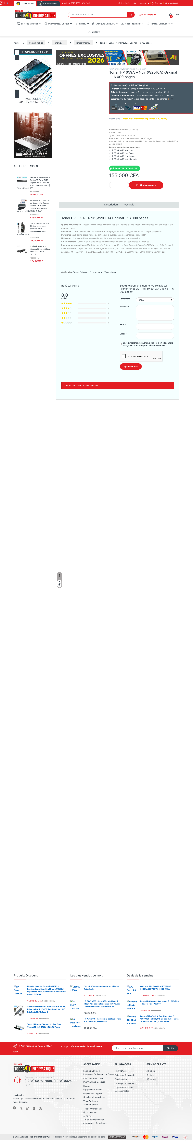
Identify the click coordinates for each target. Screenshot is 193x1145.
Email (87, 3)
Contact (150, 1075)
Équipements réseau (92, 1089)
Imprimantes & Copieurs (94, 1082)
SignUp (170, 1048)
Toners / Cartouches (160, 23)
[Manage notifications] (185, 1137)
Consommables (36, 43)
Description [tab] (111, 204)
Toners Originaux (83, 43)
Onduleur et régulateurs (94, 1097)
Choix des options (119, 629)
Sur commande (140, 3)
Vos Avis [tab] (129, 204)
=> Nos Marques (148, 14)
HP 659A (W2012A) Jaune (123, 156)
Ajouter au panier (148, 185)
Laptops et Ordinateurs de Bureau (98, 1074)
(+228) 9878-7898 (72, 3)
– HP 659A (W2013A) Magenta (123, 159)
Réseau (82, 23)
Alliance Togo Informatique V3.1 (35, 1137)
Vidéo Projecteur (132, 23)
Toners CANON (69, 446)
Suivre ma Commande (125, 1075)
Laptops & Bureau (29, 23)
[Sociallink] (14, 1107)
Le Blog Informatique (124, 1083)
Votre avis (124, 306)
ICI (172, 99)
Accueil (17, 43)
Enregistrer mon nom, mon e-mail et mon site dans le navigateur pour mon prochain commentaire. (148, 344)
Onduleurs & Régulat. (105, 23)
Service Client (121, 1079)
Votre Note (125, 298)
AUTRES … (97, 32)
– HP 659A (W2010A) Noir (121, 150)
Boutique (158, 3)
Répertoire (151, 1079)
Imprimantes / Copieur (58, 23)
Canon (78, 446)
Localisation (126, 3)
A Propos (151, 1071)
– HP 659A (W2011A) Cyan (121, 153)
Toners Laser (59, 43)
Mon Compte (173, 3)
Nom (123, 324)
